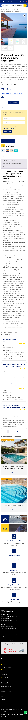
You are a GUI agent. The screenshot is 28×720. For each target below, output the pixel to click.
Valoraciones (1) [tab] (7, 167)
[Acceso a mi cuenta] (22, 1)
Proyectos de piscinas (10, 9)
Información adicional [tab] (9, 160)
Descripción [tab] (6, 157)
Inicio (2, 9)
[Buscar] (25, 5)
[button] (24, 15)
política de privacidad (8, 128)
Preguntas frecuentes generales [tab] (12, 163)
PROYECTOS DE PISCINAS (15, 327)
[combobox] (12, 5)
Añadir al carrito (13, 102)
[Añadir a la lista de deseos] (2, 97)
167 (17, 431)
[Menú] (20, 2)
